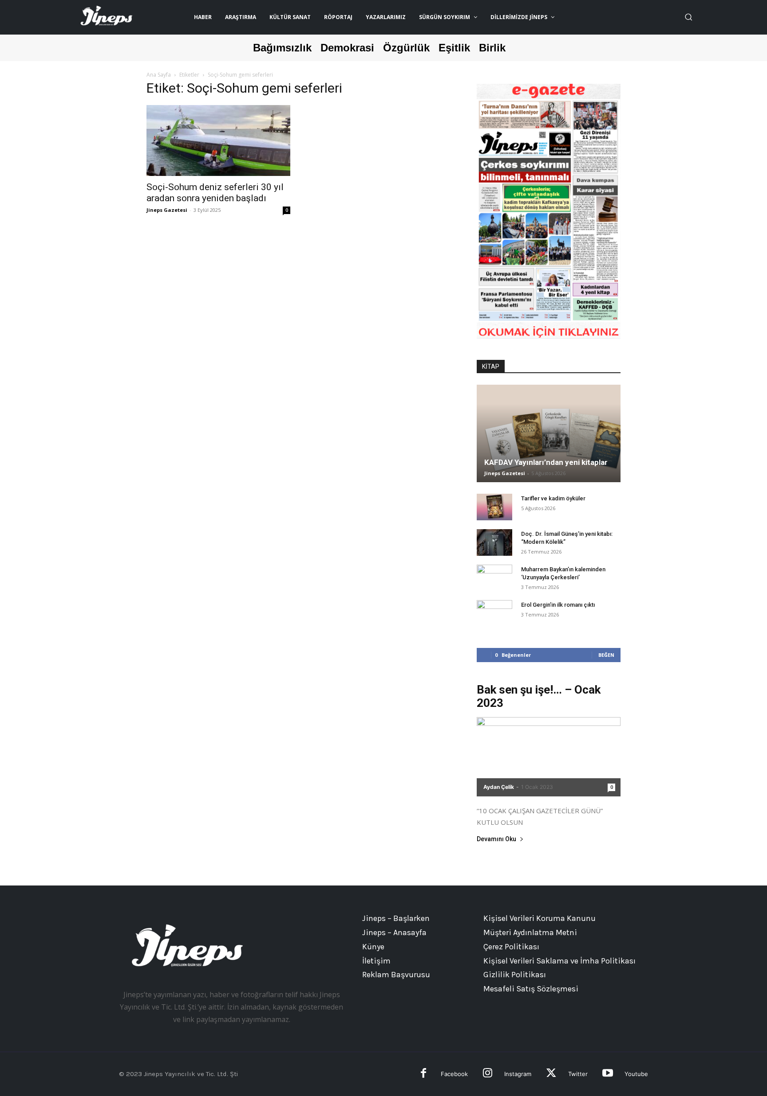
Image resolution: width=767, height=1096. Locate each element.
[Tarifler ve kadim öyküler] (494, 507)
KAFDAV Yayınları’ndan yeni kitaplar (546, 462)
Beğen (606, 654)
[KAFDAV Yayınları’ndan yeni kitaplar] (549, 433)
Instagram (517, 1073)
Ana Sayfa (158, 74)
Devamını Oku (496, 839)
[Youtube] (607, 1074)
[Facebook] (423, 1074)
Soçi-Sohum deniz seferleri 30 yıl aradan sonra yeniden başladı (215, 192)
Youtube (636, 1073)
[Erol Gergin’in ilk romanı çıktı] (494, 613)
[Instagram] (487, 1074)
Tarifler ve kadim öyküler (553, 498)
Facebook (454, 1073)
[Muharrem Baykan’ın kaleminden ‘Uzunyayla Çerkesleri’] (494, 578)
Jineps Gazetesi (166, 210)
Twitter (578, 1073)
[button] (688, 17)
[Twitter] (551, 1074)
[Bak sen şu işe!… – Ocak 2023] (549, 756)
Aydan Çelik (498, 787)
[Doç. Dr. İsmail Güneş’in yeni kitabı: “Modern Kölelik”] (494, 542)
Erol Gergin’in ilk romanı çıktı (558, 604)
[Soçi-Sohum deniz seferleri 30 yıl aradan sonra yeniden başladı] (218, 140)
